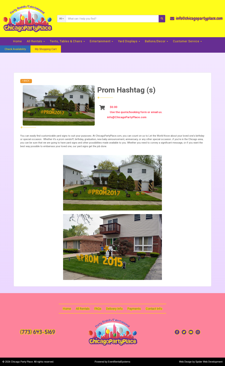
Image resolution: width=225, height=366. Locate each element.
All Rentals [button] (35, 41)
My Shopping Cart (46, 49)
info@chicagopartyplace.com (199, 18)
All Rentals (83, 308)
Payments (134, 308)
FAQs (98, 308)
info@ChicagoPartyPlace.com (126, 117)
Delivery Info (114, 308)
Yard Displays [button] (128, 41)
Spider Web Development (209, 361)
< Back (25, 81)
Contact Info (154, 308)
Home (17, 41)
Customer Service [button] (186, 41)
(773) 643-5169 (37, 332)
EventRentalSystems (119, 361)
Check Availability (15, 49)
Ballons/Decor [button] (155, 41)
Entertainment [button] (100, 41)
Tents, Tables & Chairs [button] (66, 41)
